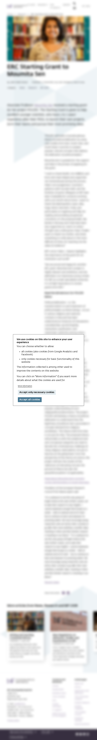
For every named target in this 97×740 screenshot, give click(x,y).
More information (25, 386)
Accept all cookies (29, 399)
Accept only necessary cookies (36, 392)
